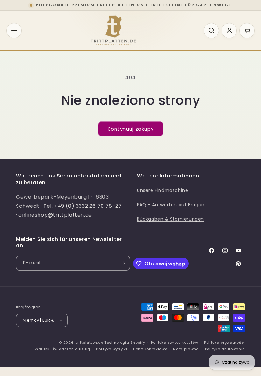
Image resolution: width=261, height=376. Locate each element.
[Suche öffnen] (211, 30)
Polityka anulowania (225, 348)
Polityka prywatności (224, 342)
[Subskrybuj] (123, 263)
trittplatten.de (89, 342)
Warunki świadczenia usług (62, 348)
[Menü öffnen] (14, 30)
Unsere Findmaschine (162, 190)
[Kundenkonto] (229, 30)
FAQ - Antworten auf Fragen (171, 204)
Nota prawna (186, 348)
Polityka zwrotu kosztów (174, 342)
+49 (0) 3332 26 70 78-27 (88, 206)
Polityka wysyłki (111, 348)
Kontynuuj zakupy (131, 129)
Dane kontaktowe (150, 348)
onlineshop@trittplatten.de (55, 215)
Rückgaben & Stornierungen (170, 219)
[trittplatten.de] (113, 30)
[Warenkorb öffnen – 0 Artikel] (247, 30)
